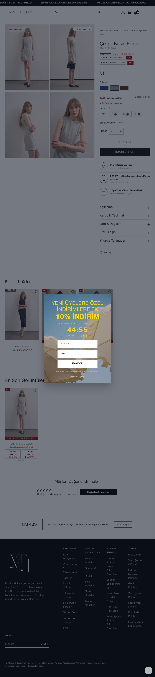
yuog (77, 377)
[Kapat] (109, 295)
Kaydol (77, 364)
